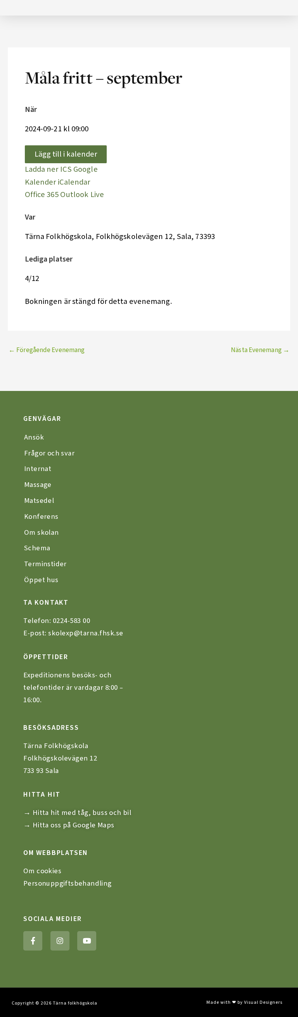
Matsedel (39, 500)
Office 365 (42, 194)
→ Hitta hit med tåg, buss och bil (77, 813)
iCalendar (74, 182)
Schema (37, 548)
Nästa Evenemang (260, 350)
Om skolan (41, 532)
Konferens (41, 516)
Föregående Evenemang (47, 350)
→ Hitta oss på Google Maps (68, 825)
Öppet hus (41, 580)
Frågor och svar (49, 453)
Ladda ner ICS (48, 169)
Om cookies (42, 871)
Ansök (34, 437)
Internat (37, 469)
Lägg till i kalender (66, 154)
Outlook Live (82, 194)
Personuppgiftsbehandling (67, 883)
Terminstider (45, 564)
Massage (38, 485)
